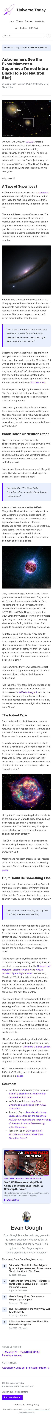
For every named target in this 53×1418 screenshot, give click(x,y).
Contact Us (19, 1404)
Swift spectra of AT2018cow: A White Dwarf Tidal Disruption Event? (26, 1134)
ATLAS (29, 141)
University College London (36, 1046)
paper (5, 870)
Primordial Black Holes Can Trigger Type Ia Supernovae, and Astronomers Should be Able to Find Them (30, 1268)
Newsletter (40, 21)
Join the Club (21, 28)
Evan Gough (10, 84)
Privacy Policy (32, 1404)
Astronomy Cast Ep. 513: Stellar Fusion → (25, 1367)
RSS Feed (33, 28)
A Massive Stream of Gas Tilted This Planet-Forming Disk (28, 1323)
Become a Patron (12, 1397)
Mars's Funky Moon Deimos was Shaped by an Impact (26, 1298)
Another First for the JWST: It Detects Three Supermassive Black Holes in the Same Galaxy (29, 1283)
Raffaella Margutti (27, 692)
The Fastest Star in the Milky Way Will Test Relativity (29, 1310)
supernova (43, 192)
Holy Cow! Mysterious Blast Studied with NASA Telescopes (27, 1105)
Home (11, 21)
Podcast (28, 21)
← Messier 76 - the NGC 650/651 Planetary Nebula (21, 1354)
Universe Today (31, 10)
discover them (38, 382)
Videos (19, 21)
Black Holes (7, 87)
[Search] (48, 35)
